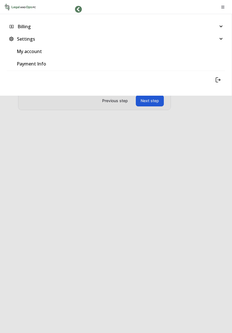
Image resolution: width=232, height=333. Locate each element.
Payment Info (31, 64)
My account (29, 51)
